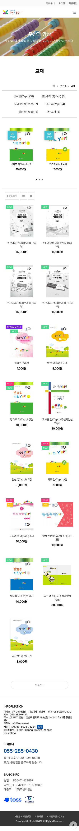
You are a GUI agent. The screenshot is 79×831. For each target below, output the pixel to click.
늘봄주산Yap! (21, 362)
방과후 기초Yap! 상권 (21, 164)
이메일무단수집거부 (55, 816)
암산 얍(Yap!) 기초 (57, 362)
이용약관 (39, 816)
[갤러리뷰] (31, 196)
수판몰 (63, 86)
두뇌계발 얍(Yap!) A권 (22, 536)
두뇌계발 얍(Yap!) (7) (26, 104)
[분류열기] (74, 12)
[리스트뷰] (23, 196)
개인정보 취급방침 (23, 816)
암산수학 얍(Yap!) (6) (54, 96)
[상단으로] (73, 825)
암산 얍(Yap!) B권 (22, 656)
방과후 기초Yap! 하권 (21, 596)
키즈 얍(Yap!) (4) (55, 104)
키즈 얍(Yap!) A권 (58, 164)
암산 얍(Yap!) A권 (22, 479)
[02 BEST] (58, 129)
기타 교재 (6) (53, 111)
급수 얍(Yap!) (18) (23, 96)
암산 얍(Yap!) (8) (28, 111)
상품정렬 (12, 196)
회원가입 (73, 3)
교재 (73, 86)
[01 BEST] (21, 129)
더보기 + (39, 684)
